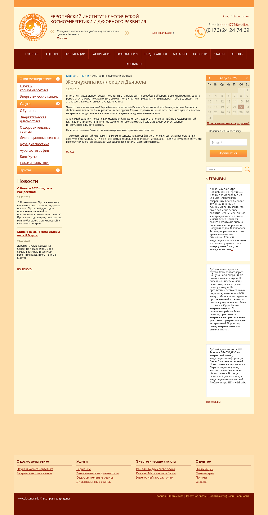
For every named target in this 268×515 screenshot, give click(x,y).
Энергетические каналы (39, 96)
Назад (70, 151)
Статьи (219, 54)
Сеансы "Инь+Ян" (34, 163)
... (232, 249)
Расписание (101, 54)
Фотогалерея (127, 54)
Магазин (180, 54)
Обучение (28, 110)
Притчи (26, 170)
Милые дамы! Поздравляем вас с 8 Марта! (38, 233)
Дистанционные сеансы (39, 137)
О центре (52, 54)
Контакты (134, 64)
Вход (225, 16)
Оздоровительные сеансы (35, 129)
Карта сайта (176, 496)
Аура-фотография (34, 150)
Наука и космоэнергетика (34, 88)
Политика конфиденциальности (229, 496)
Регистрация (241, 16)
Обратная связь (196, 496)
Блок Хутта (28, 156)
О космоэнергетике (36, 78)
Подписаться (228, 153)
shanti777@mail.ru (234, 24)
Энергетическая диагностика (33, 119)
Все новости (24, 269)
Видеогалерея (155, 54)
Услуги (25, 103)
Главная (31, 54)
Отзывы (237, 54)
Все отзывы (213, 402)
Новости (200, 54)
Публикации (75, 54)
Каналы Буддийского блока (155, 469)
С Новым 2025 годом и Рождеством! (34, 190)
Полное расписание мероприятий (228, 123)
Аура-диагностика (34, 144)
